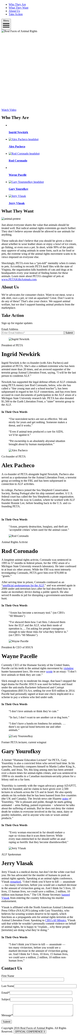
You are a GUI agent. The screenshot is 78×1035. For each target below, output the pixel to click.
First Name (7, 975)
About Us (14, 10)
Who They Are (17, 4)
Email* (5, 992)
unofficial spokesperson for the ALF (23, 585)
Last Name (7, 986)
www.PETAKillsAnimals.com (18, 279)
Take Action (16, 14)
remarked (15, 881)
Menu (6, 20)
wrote (49, 671)
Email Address (9, 329)
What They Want (18, 7)
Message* (7, 1015)
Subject (5, 999)
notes (65, 798)
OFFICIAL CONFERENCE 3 (30, 1031)
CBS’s (55, 920)
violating (68, 668)
